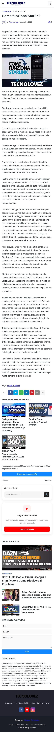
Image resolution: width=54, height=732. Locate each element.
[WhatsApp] (21, 392)
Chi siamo (20, 724)
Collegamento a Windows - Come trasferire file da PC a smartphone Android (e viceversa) (13, 425)
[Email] (37, 392)
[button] (3, 3)
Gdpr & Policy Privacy (27, 728)
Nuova (5, 480)
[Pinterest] (32, 392)
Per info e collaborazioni (35, 724)
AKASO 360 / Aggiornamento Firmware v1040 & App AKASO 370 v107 (13, 455)
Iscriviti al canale (27, 529)
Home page (6, 11)
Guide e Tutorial (19, 11)
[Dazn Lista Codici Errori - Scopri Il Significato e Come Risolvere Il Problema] (27, 557)
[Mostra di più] (42, 392)
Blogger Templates (31, 720)
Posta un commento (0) (27, 474)
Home (11, 724)
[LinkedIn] (26, 392)
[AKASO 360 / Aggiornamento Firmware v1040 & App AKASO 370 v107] (13, 442)
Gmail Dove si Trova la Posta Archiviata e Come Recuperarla (36, 610)
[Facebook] (10, 392)
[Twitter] (15, 392)
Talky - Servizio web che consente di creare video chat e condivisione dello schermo (36, 595)
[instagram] (33, 709)
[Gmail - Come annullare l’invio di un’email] (40, 410)
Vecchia (48, 480)
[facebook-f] (21, 709)
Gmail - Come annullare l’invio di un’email (38, 422)
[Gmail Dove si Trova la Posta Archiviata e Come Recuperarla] (10, 609)
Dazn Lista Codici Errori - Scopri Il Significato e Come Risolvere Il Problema (24, 580)
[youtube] (27, 709)
